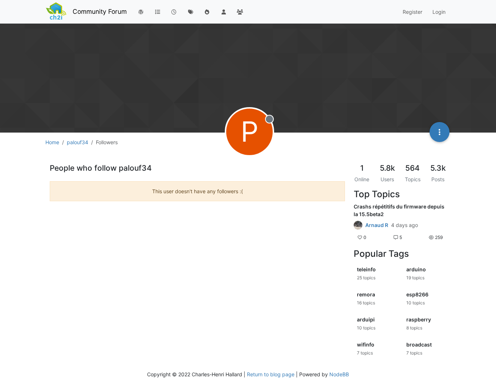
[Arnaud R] (358, 225)
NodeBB (339, 374)
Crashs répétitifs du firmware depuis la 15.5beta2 (399, 210)
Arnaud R (376, 225)
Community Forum (100, 11)
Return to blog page (270, 374)
